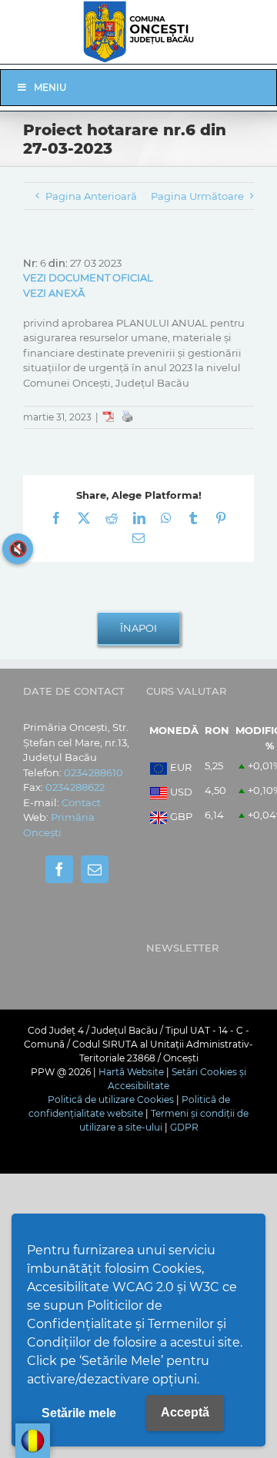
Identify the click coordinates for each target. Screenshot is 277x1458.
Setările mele (79, 1413)
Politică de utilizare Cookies (111, 1099)
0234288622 (75, 787)
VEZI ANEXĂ (54, 293)
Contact (81, 802)
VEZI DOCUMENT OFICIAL (88, 277)
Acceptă (185, 1412)
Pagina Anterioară (91, 196)
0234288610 (93, 772)
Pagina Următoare (197, 196)
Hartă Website (131, 1072)
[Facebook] (59, 869)
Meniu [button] (50, 87)
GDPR (184, 1127)
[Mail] (94, 869)
